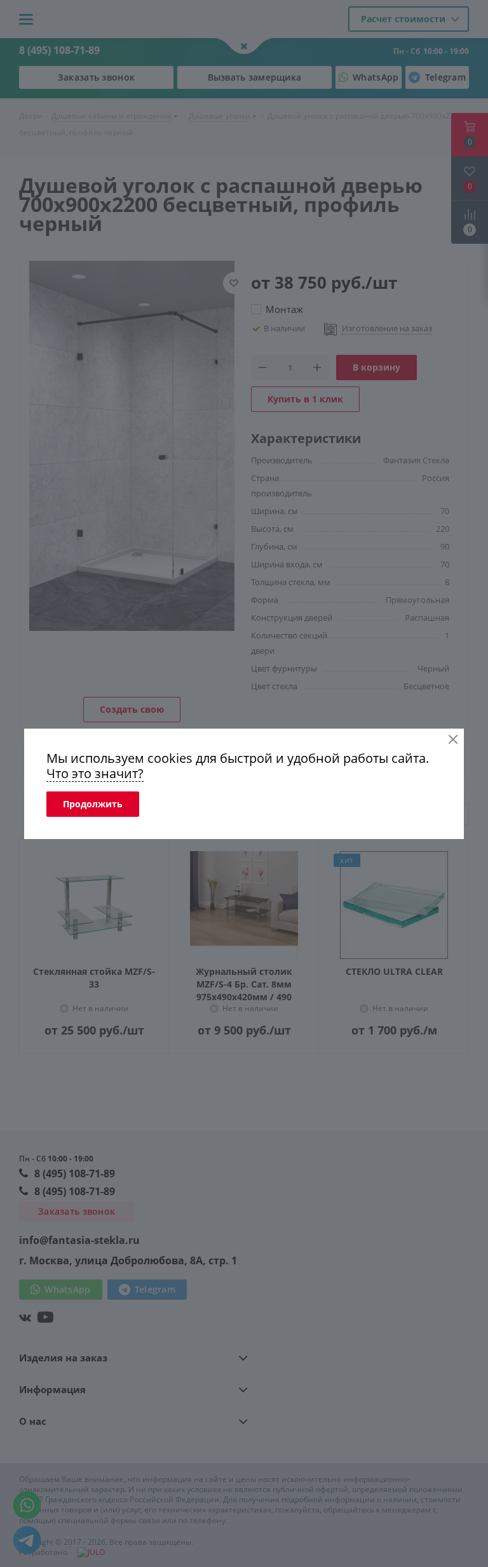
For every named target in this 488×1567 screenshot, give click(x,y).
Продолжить (93, 804)
